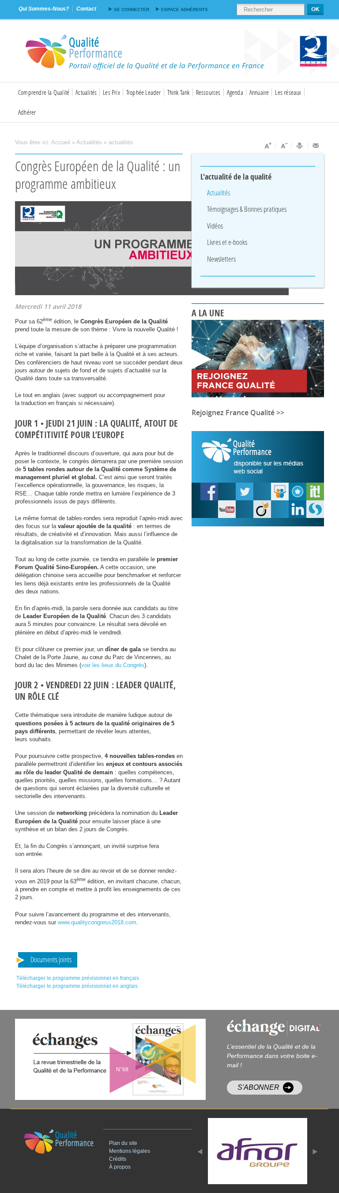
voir (132, 1059)
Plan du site (123, 1143)
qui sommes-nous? (44, 9)
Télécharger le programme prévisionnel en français (77, 978)
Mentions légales (129, 1151)
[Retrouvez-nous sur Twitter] (244, 491)
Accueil (60, 142)
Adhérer (27, 112)
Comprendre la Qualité (43, 92)
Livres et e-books (227, 242)
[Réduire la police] (283, 145)
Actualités (86, 92)
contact (86, 9)
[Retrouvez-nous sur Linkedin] (297, 509)
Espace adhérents (184, 9)
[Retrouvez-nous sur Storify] (315, 509)
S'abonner (258, 1087)
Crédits (117, 1159)
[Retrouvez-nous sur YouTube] (209, 491)
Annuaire (259, 92)
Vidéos (215, 226)
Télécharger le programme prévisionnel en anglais (77, 986)
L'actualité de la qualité (236, 177)
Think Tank (178, 92)
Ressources (208, 92)
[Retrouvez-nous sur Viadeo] (262, 509)
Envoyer (316, 145)
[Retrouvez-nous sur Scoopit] (315, 491)
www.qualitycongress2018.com (97, 922)
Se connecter (131, 9)
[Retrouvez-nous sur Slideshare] (280, 491)
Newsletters (221, 259)
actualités (121, 142)
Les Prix (111, 92)
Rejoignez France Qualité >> (238, 412)
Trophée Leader (143, 92)
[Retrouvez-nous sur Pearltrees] (297, 491)
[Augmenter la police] (267, 145)
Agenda (235, 92)
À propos (120, 1167)
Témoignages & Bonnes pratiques (246, 209)
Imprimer (300, 145)
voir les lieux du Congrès (112, 665)
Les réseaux (288, 92)
